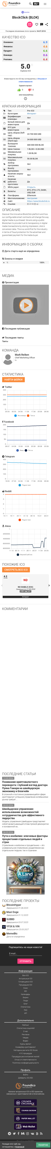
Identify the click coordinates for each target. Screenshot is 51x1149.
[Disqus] (25, 650)
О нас (25, 1031)
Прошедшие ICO (25, 985)
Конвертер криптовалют (25, 1047)
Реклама (25, 1034)
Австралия (32, 198)
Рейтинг (25, 1025)
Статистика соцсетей (25, 1028)
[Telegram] (35, 204)
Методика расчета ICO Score (26, 1050)
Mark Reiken (22, 354)
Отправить (25, 961)
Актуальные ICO (25, 978)
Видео (25, 1041)
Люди (25, 1001)
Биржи (25, 997)
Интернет (31, 113)
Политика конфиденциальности (25, 1063)
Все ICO (25, 975)
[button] (45, 3)
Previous (1, 585)
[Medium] (33, 204)
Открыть (31, 187)
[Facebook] (28, 204)
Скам (25, 988)
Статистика (25, 1007)
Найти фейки (13, 379)
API (25, 1013)
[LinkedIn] (16, 360)
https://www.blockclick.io (38, 201)
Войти (25, 1075)
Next (49, 585)
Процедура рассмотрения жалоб (25, 1056)
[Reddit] (37, 204)
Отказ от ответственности (26, 1060)
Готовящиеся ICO (25, 982)
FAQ (25, 1010)
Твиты (5, 341)
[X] (30, 204)
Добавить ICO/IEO (25, 1078)
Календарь (25, 994)
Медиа (25, 1038)
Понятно (43, 1145)
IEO (25, 991)
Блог (25, 1004)
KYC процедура (25, 1053)
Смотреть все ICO (16, 569)
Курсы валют (25, 1044)
